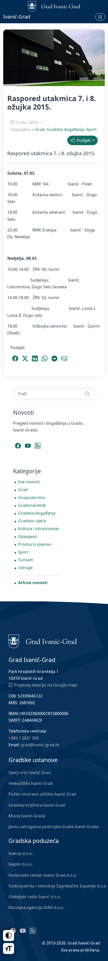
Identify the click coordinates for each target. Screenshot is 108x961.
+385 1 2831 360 (24, 738)
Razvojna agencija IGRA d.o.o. (36, 907)
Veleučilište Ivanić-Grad (31, 783)
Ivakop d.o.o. (21, 853)
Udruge (25, 567)
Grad (40, 129)
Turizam (25, 560)
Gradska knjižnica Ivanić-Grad (37, 805)
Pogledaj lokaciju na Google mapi (45, 685)
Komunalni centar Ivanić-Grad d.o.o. (43, 875)
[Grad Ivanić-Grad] (42, 641)
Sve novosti (29, 482)
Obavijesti (27, 536)
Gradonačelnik (32, 505)
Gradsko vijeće (32, 521)
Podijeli (83, 140)
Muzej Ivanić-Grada (27, 816)
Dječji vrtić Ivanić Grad (30, 772)
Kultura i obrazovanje (38, 528)
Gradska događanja (65, 129)
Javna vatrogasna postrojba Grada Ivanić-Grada (54, 826)
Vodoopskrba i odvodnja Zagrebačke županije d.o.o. (58, 886)
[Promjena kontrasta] (8, 935)
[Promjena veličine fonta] (8, 948)
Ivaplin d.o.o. (21, 864)
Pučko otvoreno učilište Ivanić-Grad (42, 794)
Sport (91, 129)
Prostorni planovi (34, 544)
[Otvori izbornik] (100, 16)
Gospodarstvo (31, 497)
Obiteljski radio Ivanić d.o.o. (35, 896)
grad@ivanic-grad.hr (40, 745)
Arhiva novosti (32, 582)
